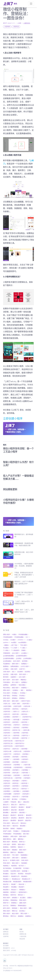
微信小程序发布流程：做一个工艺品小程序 (18, 450)
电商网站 (6, 866)
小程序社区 (16, 783)
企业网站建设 (7, 661)
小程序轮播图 (7, 794)
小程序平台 (25, 735)
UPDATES (21, 640)
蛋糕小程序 (23, 903)
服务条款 (5, 934)
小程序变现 (25, 722)
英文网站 (6, 900)
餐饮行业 (13, 916)
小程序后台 (26, 725)
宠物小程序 (7, 701)
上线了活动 (14, 645)
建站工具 (14, 804)
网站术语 (22, 884)
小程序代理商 (7, 706)
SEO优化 (6, 640)
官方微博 (5, 946)
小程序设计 (25, 789)
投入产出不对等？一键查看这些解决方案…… (18, 477)
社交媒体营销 (17, 868)
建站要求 (22, 818)
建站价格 (26, 802)
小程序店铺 (16, 738)
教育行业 (22, 842)
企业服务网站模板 (9, 658)
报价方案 (26, 834)
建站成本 (6, 807)
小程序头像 (26, 730)
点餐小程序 (16, 858)
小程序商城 (7, 727)
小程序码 (24, 781)
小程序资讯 (26, 23)
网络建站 (22, 890)
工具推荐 (6, 802)
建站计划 (29, 818)
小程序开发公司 (19, 741)
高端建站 (21, 916)
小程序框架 (7, 770)
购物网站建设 (22, 905)
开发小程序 (7, 823)
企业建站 (24, 653)
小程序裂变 (25, 786)
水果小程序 (7, 855)
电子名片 (22, 866)
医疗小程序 (7, 680)
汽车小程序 (16, 855)
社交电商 (26, 868)
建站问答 (28, 820)
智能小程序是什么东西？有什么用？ (18, 463)
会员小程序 (17, 661)
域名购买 (29, 690)
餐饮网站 (6, 916)
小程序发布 (16, 722)
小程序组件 (7, 786)
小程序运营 (26, 794)
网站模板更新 (10, 489)
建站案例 (22, 810)
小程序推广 (7, 759)
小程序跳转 (26, 791)
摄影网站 (21, 839)
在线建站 (16, 690)
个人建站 (23, 648)
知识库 (22, 932)
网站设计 (14, 890)
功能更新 (14, 677)
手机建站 (16, 831)
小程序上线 (7, 703)
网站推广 (14, 884)
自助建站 (15, 897)
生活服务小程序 (15, 860)
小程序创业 (24, 714)
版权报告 (24, 858)
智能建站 (15, 850)
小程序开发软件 (19, 746)
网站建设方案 (7, 881)
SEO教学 (13, 640)
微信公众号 (16, 823)
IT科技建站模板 (23, 634)
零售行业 (15, 911)
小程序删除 (7, 717)
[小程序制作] (18, 189)
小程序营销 (16, 786)
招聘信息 (5, 932)
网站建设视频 (27, 881)
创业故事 (20, 672)
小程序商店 (16, 727)
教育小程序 (7, 842)
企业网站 (19, 658)
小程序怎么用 (17, 751)
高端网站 (28, 916)
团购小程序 (7, 634)
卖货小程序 (16, 680)
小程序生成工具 (8, 778)
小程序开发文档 (8, 746)
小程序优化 (16, 709)
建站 (20, 802)
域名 (23, 690)
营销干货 (6, 903)
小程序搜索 (7, 762)
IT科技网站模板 (19, 637)
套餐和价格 (23, 934)
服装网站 (6, 852)
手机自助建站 (17, 834)
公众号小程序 (25, 666)
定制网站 (22, 698)
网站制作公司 (15, 876)
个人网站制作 (15, 650)
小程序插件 (25, 759)
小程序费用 (7, 791)
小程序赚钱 (17, 791)
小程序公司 (25, 711)
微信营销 (6, 828)
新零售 (14, 844)
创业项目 (6, 674)
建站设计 (6, 820)
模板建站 (21, 852)
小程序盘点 (7, 781)
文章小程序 (7, 844)
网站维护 (22, 887)
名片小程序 (16, 682)
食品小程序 (16, 913)
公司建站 (6, 669)
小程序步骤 (7, 773)
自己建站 (23, 897)
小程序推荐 (16, 759)
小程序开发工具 (8, 743)
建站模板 (6, 812)
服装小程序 (23, 850)
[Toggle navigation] (31, 4)
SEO (27, 637)
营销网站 (14, 903)
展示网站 (15, 799)
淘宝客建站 (24, 855)
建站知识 (13, 815)
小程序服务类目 (18, 767)
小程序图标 (25, 727)
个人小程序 (14, 648)
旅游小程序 (22, 844)
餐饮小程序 (25, 913)
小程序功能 (7, 719)
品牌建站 (24, 682)
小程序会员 (24, 709)
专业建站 (6, 648)
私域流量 (25, 871)
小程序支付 (24, 762)
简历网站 (21, 874)
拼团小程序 (14, 836)
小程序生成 (27, 775)
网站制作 (6, 876)
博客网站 (24, 680)
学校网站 (15, 695)
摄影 (15, 839)
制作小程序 (23, 674)
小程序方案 (27, 765)
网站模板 (14, 887)
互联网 (23, 650)
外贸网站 (23, 693)
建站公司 (6, 804)
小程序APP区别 (26, 701)
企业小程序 (16, 653)
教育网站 (15, 842)
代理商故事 (7, 653)
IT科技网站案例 (8, 637)
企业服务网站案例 (22, 656)
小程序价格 (27, 706)
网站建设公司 (27, 879)
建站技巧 (14, 807)
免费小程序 (16, 664)
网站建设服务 (17, 881)
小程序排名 (24, 757)
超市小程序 (7, 908)
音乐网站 (22, 911)
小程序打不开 (7, 754)
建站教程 (6, 810)
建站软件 (21, 820)
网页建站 (6, 895)
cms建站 (30, 640)
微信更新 (23, 826)
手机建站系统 (25, 831)
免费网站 (6, 666)
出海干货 (22, 669)
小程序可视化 (7, 725)
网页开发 (13, 895)
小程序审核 (16, 733)
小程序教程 (17, 765)
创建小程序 (14, 674)
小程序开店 (7, 749)
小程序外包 (7, 730)
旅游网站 (6, 847)
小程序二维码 (16, 703)
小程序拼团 (7, 757)
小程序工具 (7, 735)
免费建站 (24, 664)
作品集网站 (7, 664)
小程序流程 (25, 773)
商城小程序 (16, 688)
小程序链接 (7, 796)
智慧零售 (13, 847)
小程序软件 (17, 794)
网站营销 (6, 890)
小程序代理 (26, 703)
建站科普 (21, 815)
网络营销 (6, 892)
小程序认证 (16, 789)
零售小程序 (7, 911)
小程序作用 (7, 711)
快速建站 (20, 828)
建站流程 (22, 812)
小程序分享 (7, 714)
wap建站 (14, 642)
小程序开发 (25, 738)
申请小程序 (7, 863)
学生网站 (22, 695)
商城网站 (24, 688)
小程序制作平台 (27, 717)
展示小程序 (7, 799)
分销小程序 (7, 672)
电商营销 (14, 866)
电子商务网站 (7, 868)
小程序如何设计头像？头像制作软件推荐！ (18, 501)
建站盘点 (6, 815)
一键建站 (6, 645)
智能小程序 (7, 850)
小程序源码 (17, 775)
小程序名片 (17, 725)
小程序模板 (25, 770)
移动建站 (6, 874)
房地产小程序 (7, 831)
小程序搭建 (16, 762)
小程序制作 (7, 27)
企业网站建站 (27, 658)
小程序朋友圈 (7, 767)
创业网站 (28, 672)
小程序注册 (16, 773)
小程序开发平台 (19, 743)
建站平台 (22, 804)
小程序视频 (7, 789)
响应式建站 (22, 685)
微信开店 (16, 826)
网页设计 (21, 895)
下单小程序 (24, 645)
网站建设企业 (16, 879)
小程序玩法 (16, 27)
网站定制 (22, 939)
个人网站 (6, 650)
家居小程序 (16, 701)
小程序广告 (7, 738)
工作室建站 (23, 799)
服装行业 (13, 852)
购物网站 (13, 905)
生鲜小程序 (25, 860)
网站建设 (7, 879)
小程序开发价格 (8, 741)
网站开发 (6, 884)
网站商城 (24, 876)
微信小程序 (7, 826)
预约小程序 (7, 913)
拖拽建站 (6, 836)
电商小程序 (16, 863)
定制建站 (15, 698)
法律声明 (5, 936)
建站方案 (14, 810)
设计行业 (6, 905)
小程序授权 (16, 757)
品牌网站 (6, 685)
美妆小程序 (7, 897)
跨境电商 (15, 908)
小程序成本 (27, 751)
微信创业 (24, 823)
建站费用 (13, 820)
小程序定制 (7, 733)
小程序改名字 (7, 765)
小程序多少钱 (17, 730)
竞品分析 (13, 874)
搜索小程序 (23, 836)
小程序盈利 (27, 778)
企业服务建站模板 (9, 656)
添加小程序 (7, 858)
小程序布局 (16, 735)
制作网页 (6, 677)
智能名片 (21, 847)
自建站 (29, 897)
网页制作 (14, 892)
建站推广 (29, 807)
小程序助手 (26, 719)
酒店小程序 (24, 908)
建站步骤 (14, 812)
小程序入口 (16, 711)
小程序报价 (26, 754)
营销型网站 (14, 900)
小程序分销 (16, 714)
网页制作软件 (23, 892)
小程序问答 (16, 796)
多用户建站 (7, 695)
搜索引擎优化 (7, 839)
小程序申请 (18, 778)
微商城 (13, 828)
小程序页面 (25, 796)
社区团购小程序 (15, 871)
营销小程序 (23, 900)
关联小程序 (14, 669)
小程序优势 (7, 709)
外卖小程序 (7, 693)
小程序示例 (7, 783)
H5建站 (14, 634)
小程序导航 (25, 733)
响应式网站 (7, 688)
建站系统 (6, 818)
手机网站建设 (7, 834)
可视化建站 (7, 682)
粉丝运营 (28, 874)
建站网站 (14, 818)
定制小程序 (7, 698)
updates (6, 642)
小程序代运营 (17, 706)
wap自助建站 (22, 642)
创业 (14, 672)
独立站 (6, 860)
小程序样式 (28, 767)
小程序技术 (17, 754)
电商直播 (24, 863)
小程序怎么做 (7, 751)
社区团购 (6, 871)
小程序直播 (16, 781)
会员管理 (25, 661)
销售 (30, 908)
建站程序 (29, 815)
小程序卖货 (7, 722)
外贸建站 (15, 693)
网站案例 (6, 887)
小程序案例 (16, 770)
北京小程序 (22, 677)
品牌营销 (14, 685)
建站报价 (22, 807)
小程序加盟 (17, 719)
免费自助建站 (15, 666)
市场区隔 (13, 802)
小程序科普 (25, 783)
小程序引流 (16, 749)
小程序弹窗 (24, 749)
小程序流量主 (7, 775)
